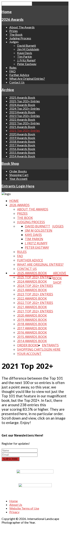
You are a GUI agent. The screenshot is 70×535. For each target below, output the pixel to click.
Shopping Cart (18, 175)
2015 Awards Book (22, 152)
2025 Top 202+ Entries (24, 101)
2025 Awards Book (22, 97)
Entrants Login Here (18, 186)
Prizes (13, 31)
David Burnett (26, 45)
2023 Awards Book (22, 112)
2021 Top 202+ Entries (24, 130)
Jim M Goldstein (28, 49)
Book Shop (10, 163)
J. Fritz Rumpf (26, 60)
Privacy (14, 512)
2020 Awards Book (22, 134)
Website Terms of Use (24, 508)
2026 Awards (13, 19)
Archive (8, 90)
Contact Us (16, 82)
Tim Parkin (24, 56)
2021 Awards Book (22, 127)
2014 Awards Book (22, 156)
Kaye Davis (24, 53)
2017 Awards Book (22, 145)
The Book (16, 34)
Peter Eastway (26, 64)
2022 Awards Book (22, 119)
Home (7, 12)
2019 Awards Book (22, 138)
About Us (15, 504)
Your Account (18, 178)
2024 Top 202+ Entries (24, 108)
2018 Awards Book (22, 141)
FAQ (12, 71)
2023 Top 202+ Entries (24, 116)
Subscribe (10, 459)
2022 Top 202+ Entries (24, 123)
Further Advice (19, 75)
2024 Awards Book (22, 105)
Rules (13, 67)
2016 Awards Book (22, 149)
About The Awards (22, 27)
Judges (58, 226)
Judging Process (20, 38)
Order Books (18, 171)
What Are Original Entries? (27, 78)
